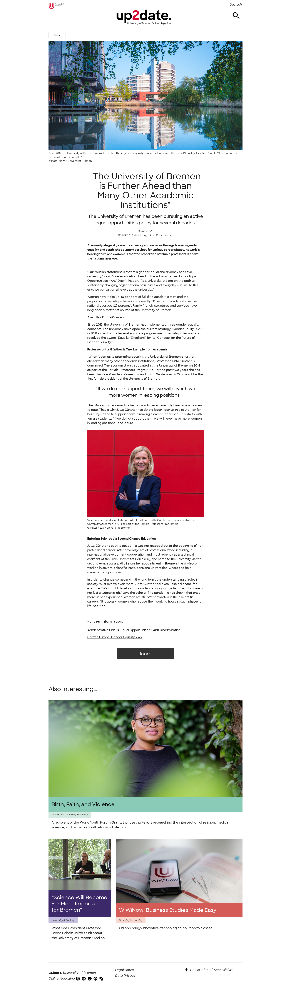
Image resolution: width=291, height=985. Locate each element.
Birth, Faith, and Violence (83, 804)
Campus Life (145, 231)
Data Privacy (125, 976)
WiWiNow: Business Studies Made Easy (167, 910)
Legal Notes (124, 970)
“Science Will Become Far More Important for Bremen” (79, 903)
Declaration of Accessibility (211, 970)
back (57, 35)
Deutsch (236, 5)
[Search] (236, 15)
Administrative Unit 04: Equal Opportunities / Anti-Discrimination (134, 630)
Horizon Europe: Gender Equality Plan (114, 637)
